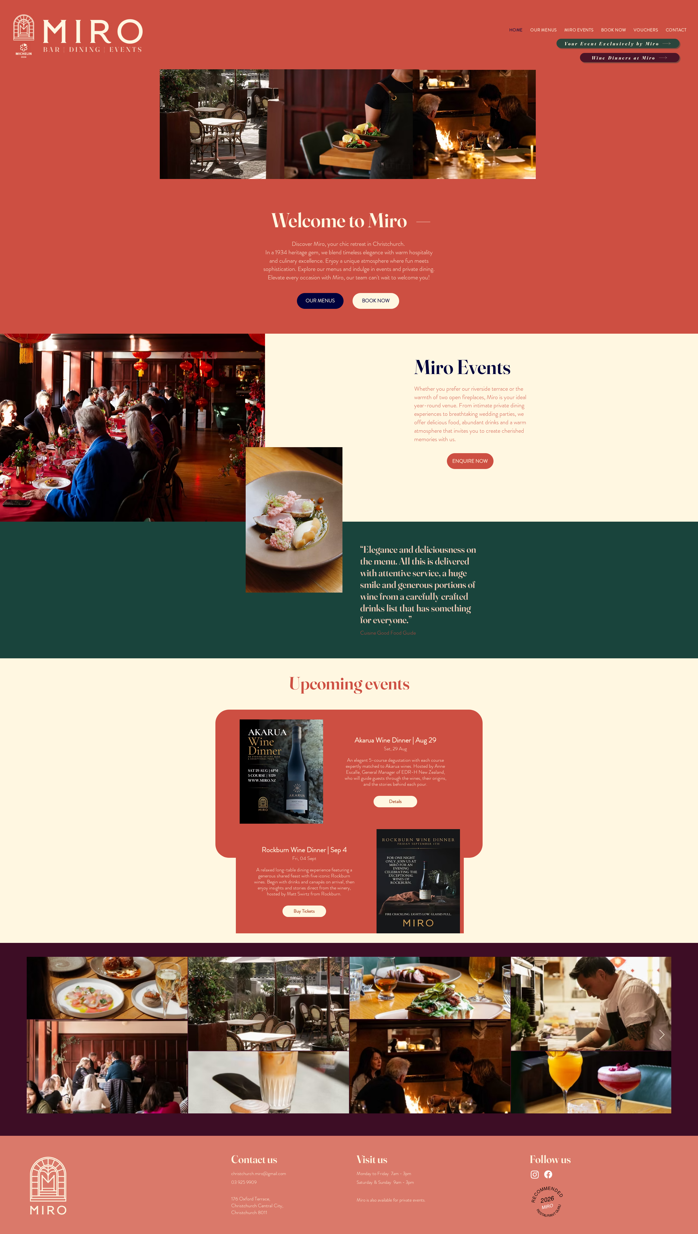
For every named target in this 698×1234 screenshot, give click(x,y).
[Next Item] (662, 1035)
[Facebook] (548, 1174)
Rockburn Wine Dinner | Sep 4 (304, 850)
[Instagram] (534, 1174)
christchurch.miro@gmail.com (258, 1173)
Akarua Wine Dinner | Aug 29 (395, 740)
